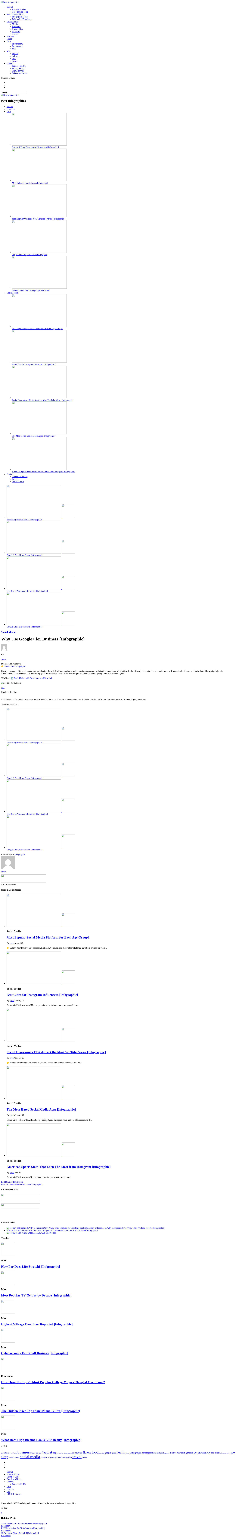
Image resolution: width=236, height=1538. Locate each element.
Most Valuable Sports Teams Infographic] (30, 183)
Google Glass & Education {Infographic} (24, 627)
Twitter (15, 34)
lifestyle (173, 1453)
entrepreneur (68, 1453)
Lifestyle (10, 1489)
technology (63, 1457)
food (95, 1452)
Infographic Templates (21, 19)
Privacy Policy (18, 68)
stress (53, 1457)
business (24, 1452)
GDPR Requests (14, 1494)
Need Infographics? (15, 14)
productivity (204, 1452)
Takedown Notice (19, 73)
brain (15, 1453)
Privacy (15, 479)
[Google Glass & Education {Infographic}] (41, 624)
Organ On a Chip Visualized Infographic (29, 254)
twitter (84, 1457)
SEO (14, 49)
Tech (9, 41)
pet (195, 1452)
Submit (10, 7)
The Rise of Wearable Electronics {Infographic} (27, 591)
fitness (87, 1452)
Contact (10, 63)
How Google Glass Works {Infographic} (24, 519)
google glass (19, 854)
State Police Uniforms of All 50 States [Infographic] (75, 1230)
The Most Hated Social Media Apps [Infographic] (33, 436)
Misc (9, 51)
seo (233, 1452)
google (107, 1452)
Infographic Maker (20, 17)
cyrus (3, 659)
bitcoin (6, 1453)
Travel (14, 61)
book (11, 1453)
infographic (136, 1452)
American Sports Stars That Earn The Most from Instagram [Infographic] (43, 471)
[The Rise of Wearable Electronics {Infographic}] (41, 588)
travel (77, 1457)
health (120, 1452)
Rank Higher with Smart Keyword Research (33, 678)
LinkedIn (16, 31)
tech (57, 1457)
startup (47, 1457)
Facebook (16, 26)
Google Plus (17, 29)
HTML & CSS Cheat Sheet (44, 1233)
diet (49, 1452)
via (3, 687)
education (60, 1453)
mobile (190, 1453)
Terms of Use (18, 71)
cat (37, 1453)
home (127, 1453)
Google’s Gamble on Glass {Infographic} (24, 555)
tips (70, 1457)
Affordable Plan (19, 9)
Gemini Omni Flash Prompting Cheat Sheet (31, 290)
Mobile (15, 24)
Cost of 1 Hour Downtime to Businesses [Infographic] (35, 147)
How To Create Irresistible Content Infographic (21, 1184)
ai (2, 1452)
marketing (182, 1452)
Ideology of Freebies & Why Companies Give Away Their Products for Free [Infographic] (125, 1228)
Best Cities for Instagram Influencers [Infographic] (33, 364)
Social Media (12, 21)
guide (114, 1453)
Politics (15, 53)
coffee (42, 1452)
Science (15, 56)
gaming (101, 1453)
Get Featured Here (20, 12)
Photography (17, 44)
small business (14, 1457)
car (33, 1452)
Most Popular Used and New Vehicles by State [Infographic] (38, 219)
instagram (148, 1452)
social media (30, 1456)
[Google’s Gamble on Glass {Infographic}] (41, 553)
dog (54, 1452)
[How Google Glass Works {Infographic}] (41, 517)
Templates (11, 109)
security (227, 1453)
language (166, 1453)
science (222, 1453)
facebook (77, 1452)
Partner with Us (19, 66)
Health (9, 39)
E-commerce (17, 46)
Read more (6, 1526)
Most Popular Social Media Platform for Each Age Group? (37, 328)
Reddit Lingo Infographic (12, 1182)
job (161, 1453)
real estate (215, 1453)
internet (156, 1453)
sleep (4, 1457)
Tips (14, 58)
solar (42, 1457)
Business (10, 36)
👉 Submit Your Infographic (13, 666)
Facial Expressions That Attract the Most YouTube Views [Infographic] (42, 400)
